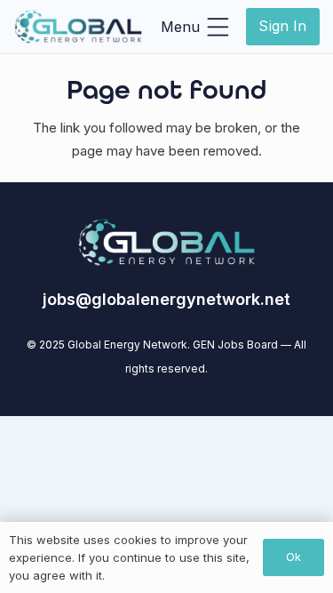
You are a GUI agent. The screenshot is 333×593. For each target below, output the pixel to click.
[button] (194, 26)
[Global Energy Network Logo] (167, 242)
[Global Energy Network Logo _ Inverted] (78, 26)
